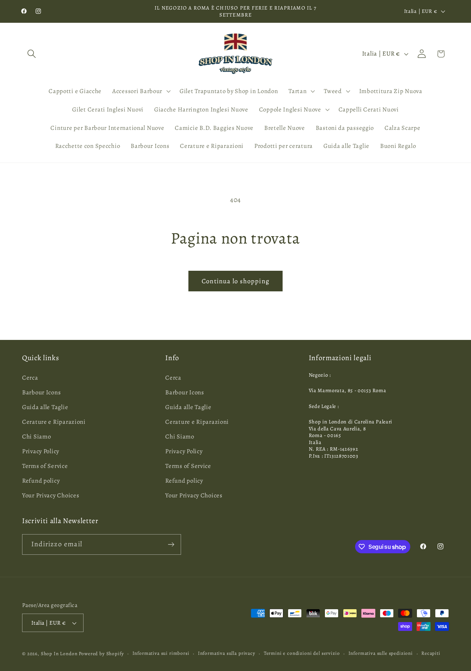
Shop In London (59, 653)
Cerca (30, 377)
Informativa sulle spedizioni (380, 653)
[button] (32, 54)
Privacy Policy (40, 451)
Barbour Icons (41, 392)
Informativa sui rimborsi (161, 653)
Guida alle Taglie (45, 407)
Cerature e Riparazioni (54, 422)
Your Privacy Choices (50, 495)
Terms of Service (45, 466)
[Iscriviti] (171, 544)
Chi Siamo (36, 436)
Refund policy (41, 480)
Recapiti (430, 653)
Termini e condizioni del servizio (302, 653)
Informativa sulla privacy (226, 653)
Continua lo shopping (235, 281)
